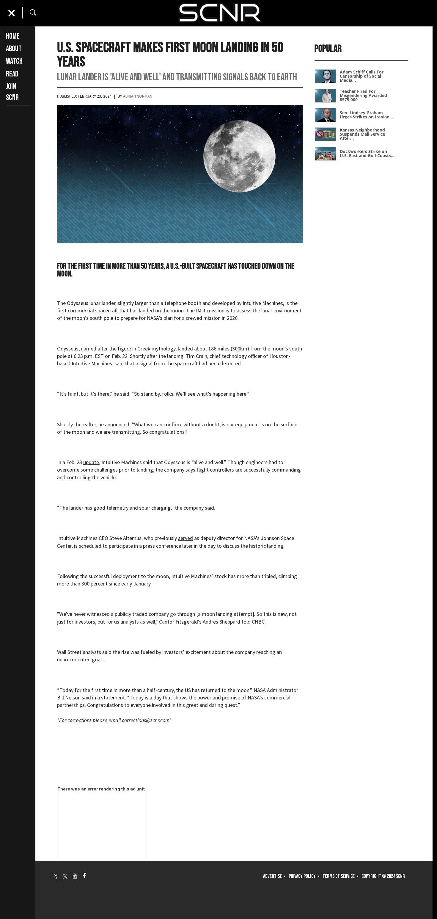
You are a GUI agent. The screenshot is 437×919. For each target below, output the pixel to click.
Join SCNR (12, 92)
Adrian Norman (137, 96)
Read (12, 74)
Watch (14, 61)
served (185, 538)
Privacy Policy (302, 876)
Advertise (272, 876)
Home (13, 36)
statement (113, 697)
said (124, 393)
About (14, 49)
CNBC (258, 621)
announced (117, 424)
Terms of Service (339, 876)
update (91, 462)
